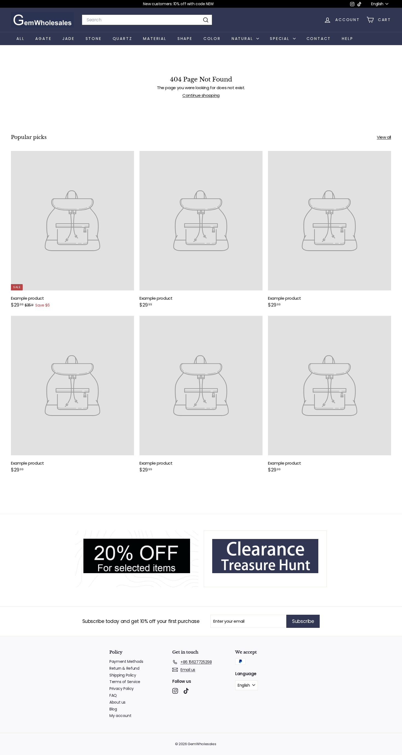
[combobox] (147, 20)
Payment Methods (126, 661)
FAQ (113, 695)
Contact (319, 38)
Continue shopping (201, 95)
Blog (113, 709)
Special (280, 38)
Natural (243, 38)
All (20, 38)
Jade (68, 38)
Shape (185, 38)
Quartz (122, 38)
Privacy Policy (121, 688)
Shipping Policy (122, 675)
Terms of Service (124, 681)
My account (120, 715)
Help (347, 38)
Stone (94, 38)
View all (384, 137)
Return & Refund (124, 668)
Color (212, 38)
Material (154, 38)
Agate (43, 38)
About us (117, 702)
